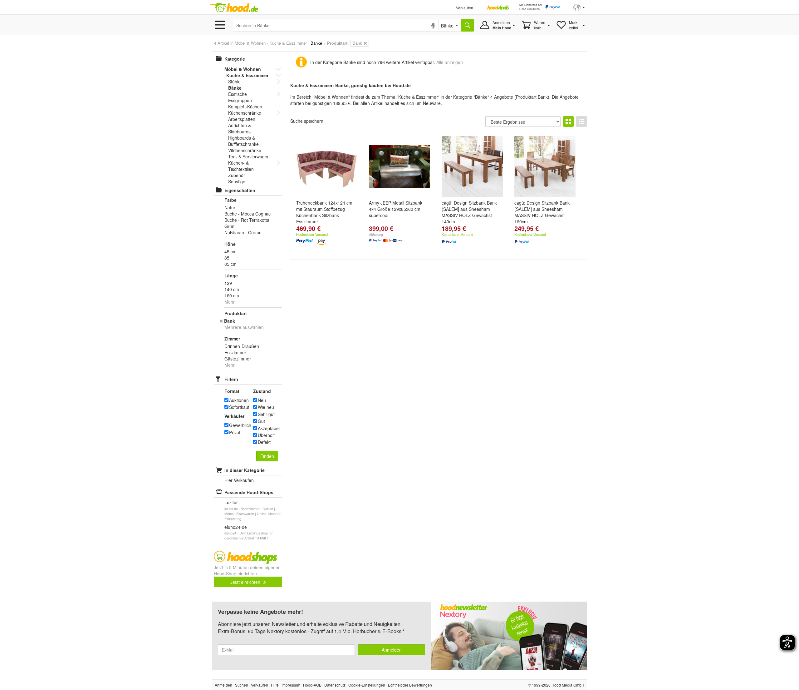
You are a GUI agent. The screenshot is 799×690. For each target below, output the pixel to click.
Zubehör (236, 175)
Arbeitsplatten (241, 119)
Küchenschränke (244, 113)
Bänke (235, 88)
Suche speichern (306, 121)
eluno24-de (235, 527)
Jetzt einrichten (246, 582)
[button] (579, 6)
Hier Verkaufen (239, 480)
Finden (267, 456)
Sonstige (236, 181)
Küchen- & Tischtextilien (241, 166)
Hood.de (233, 7)
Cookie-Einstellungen (366, 685)
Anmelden (392, 650)
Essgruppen (240, 100)
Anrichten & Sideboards (239, 128)
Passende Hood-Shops (248, 492)
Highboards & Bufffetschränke (243, 141)
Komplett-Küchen (245, 106)
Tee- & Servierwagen (249, 156)
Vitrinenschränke (244, 150)
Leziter (231, 502)
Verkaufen (464, 7)
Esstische (237, 94)
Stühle (234, 81)
